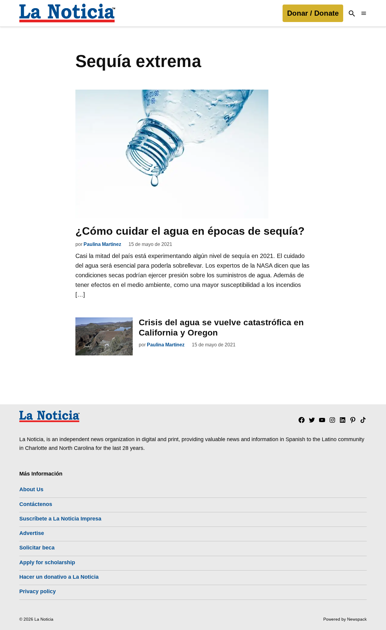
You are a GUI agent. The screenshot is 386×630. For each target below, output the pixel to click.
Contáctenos (35, 504)
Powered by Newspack (345, 619)
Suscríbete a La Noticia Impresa (60, 519)
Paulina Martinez (102, 244)
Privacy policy (37, 591)
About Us (31, 489)
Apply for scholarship (47, 562)
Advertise (31, 533)
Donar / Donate (313, 13)
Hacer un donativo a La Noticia (59, 577)
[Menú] (364, 13)
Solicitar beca (37, 548)
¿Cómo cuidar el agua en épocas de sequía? (190, 231)
